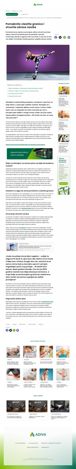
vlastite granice (32, 324)
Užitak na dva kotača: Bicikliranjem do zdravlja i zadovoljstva (25, 145)
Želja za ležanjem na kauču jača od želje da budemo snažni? (26, 88)
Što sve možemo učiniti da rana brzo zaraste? (46, 361)
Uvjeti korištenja (20, 443)
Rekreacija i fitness (17, 11)
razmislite (22, 228)
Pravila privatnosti (32, 447)
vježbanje (41, 324)
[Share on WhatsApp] (64, 37)
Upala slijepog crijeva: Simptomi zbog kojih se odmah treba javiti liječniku (13, 362)
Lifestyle (8, 11)
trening (14, 324)
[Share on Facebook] (55, 37)
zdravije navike (26, 208)
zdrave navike (22, 324)
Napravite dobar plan (15, 96)
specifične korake (47, 302)
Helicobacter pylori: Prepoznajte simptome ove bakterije (13, 385)
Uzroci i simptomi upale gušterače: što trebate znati (62, 385)
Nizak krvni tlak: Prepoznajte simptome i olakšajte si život (30, 362)
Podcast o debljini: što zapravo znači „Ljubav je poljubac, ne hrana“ (59, 417)
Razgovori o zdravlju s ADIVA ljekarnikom (37, 416)
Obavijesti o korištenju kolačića (51, 443)
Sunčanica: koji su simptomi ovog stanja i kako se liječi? (63, 362)
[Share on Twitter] (60, 37)
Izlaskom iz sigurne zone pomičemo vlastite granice (24, 91)
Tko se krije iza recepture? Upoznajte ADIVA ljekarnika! (14, 416)
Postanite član (63, 183)
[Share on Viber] (69, 37)
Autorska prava (33, 443)
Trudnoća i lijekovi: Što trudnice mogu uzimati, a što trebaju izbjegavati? (30, 385)
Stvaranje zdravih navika (16, 93)
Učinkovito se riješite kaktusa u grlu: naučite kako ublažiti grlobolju (46, 385)
